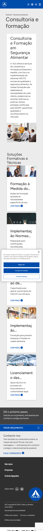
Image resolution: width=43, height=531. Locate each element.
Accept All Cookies (21, 270)
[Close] (38, 251)
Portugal (9, 15)
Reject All (21, 265)
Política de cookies (11, 515)
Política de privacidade (13, 520)
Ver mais (15, 206)
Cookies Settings (21, 276)
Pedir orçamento (13, 428)
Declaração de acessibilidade (15, 510)
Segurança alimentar (20, 15)
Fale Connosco (12, 453)
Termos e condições (27, 515)
